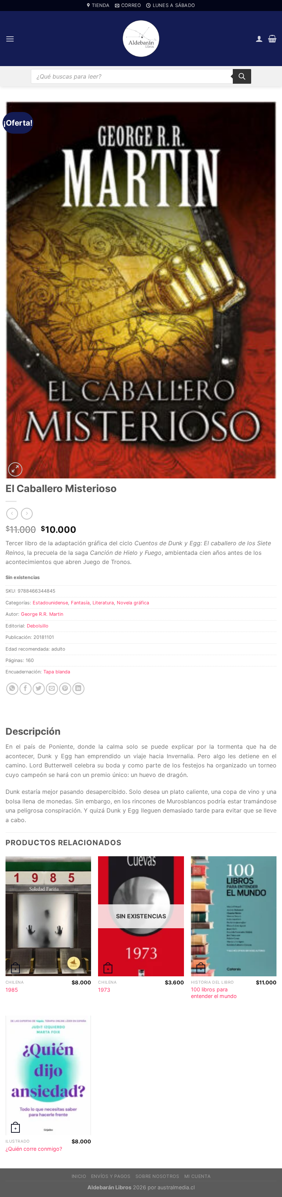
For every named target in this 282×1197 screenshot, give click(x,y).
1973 (104, 990)
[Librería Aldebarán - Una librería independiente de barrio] (141, 39)
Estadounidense (50, 602)
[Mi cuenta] (259, 38)
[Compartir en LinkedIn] (78, 689)
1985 (12, 990)
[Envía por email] (52, 689)
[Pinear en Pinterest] (65, 689)
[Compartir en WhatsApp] (12, 689)
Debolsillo (37, 626)
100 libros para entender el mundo (214, 992)
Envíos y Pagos (111, 1176)
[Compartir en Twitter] (39, 689)
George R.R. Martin (42, 614)
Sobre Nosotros (157, 1176)
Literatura (103, 602)
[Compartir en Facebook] (25, 689)
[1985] (48, 916)
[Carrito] (272, 38)
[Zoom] (15, 469)
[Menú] (10, 39)
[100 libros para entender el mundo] (233, 916)
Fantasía (80, 602)
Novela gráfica (133, 602)
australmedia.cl (176, 1187)
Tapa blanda (56, 672)
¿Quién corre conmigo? (34, 1149)
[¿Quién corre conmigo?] (48, 1075)
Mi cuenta (197, 1176)
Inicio (79, 1176)
